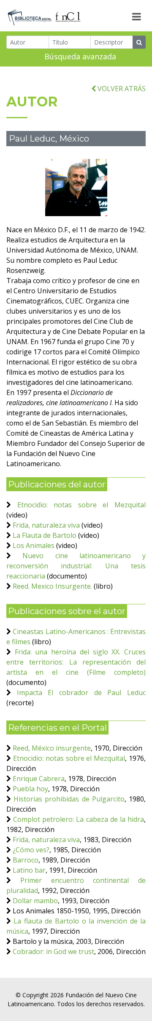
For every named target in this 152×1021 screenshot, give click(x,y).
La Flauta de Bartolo (44, 535)
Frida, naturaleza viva (46, 525)
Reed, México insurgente (52, 748)
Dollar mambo (35, 900)
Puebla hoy (30, 788)
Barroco (25, 860)
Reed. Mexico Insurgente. (52, 586)
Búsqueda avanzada (80, 56)
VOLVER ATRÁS (121, 88)
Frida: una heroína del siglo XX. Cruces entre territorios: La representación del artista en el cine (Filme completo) (76, 662)
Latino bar (29, 870)
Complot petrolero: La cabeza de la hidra (78, 819)
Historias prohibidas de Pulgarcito (69, 799)
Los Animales (33, 545)
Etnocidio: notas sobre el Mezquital (81, 504)
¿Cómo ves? (31, 849)
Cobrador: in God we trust (53, 951)
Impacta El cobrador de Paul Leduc (81, 692)
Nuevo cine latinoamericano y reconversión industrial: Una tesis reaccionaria (76, 566)
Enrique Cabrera (39, 778)
